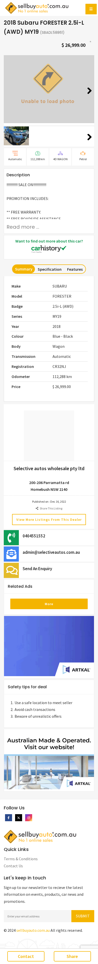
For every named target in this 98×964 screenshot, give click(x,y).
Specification (50, 269)
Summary (23, 268)
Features (75, 269)
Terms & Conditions (21, 858)
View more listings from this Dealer (49, 519)
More (49, 604)
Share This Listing (50, 508)
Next (87, 97)
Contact (26, 956)
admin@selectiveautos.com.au (51, 552)
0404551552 (34, 536)
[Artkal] (49, 646)
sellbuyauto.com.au (33, 930)
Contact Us (13, 865)
